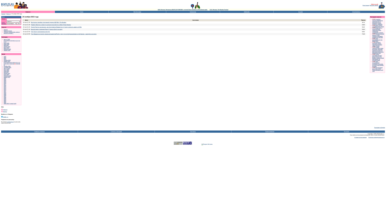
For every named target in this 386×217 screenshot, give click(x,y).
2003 (5, 101)
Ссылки (300, 12)
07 (10, 40)
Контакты (193, 131)
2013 (5, 89)
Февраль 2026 (7, 49)
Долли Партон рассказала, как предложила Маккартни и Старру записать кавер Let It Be (56, 27)
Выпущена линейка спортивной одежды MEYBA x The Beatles (48, 22)
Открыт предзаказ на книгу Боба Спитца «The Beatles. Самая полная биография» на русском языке (378, 57)
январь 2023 (7, 77)
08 (11, 40)
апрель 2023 (7, 73)
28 (17, 63)
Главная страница (39, 131)
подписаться (10, 121)
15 (5, 63)
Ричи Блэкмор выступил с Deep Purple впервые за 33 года (377, 69)
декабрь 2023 (7, 60)
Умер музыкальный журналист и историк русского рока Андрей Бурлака (377, 64)
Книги (81, 12)
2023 (5, 59)
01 (4, 62)
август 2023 (7, 68)
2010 (5, 92)
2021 (5, 79)
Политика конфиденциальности (376, 137)
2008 (5, 95)
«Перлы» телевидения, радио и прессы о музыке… (12, 32)
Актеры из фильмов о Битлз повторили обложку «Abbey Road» (377, 44)
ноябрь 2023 (7, 61)
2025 (5, 56)
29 (19, 63)
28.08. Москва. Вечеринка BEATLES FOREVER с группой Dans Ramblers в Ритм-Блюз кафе (183, 9)
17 (4, 41)
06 (8, 40)
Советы (3, 22)
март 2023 (6, 74)
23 (13, 63)
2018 (5, 83)
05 (7, 40)
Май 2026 (6, 45)
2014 (5, 88)
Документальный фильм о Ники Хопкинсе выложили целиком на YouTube (378, 35)
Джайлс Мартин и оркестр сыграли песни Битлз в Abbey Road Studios (51, 25)
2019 (5, 81)
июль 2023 (6, 69)
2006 (5, 97)
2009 (5, 94)
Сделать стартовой (116, 131)
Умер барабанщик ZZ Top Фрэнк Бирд (377, 40)
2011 (5, 91)
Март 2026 (6, 48)
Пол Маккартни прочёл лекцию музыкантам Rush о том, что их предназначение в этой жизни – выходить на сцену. (64, 34)
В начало (346, 131)
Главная (3, 13)
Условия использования (360, 137)
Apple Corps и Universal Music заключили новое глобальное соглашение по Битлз (377, 30)
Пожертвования (269, 131)
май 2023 (6, 72)
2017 (5, 84)
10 (14, 40)
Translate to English (379, 127)
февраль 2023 (7, 75)
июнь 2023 (6, 71)
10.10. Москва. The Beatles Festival (219, 9)
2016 (5, 85)
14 (19, 40)
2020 (5, 80)
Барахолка (193, 12)
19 (5, 41)
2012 (5, 90)
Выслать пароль (374, 5)
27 (16, 63)
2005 (5, 98)
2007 (5, 96)
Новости (28, 12)
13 (17, 40)
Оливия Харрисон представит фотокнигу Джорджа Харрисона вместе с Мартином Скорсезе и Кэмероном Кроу (378, 50)
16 (7, 63)
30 (4, 65)
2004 (5, 100)
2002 (5, 102)
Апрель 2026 (7, 46)
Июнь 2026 (6, 44)
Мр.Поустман (137, 12)
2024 (5, 57)
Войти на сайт (374, 4)
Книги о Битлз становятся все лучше (378, 26)
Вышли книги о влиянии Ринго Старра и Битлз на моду (46, 29)
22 (11, 63)
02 (4, 40)
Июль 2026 (6, 43)
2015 (5, 86)
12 (16, 40)
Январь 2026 (7, 50)
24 (14, 63)
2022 (5, 78)
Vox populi (4, 23)
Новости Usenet (8, 30)
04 (8, 62)
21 (10, 63)
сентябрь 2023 (7, 67)
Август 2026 (7, 39)
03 (5, 40)
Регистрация (366, 5)
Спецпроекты (356, 12)
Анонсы (6, 29)
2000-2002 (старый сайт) (10, 103)
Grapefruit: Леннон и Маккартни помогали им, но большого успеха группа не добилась (377, 22)
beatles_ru (5, 117)
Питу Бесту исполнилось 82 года (40, 31)
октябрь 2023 (7, 66)
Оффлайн (247, 12)
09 (13, 40)
